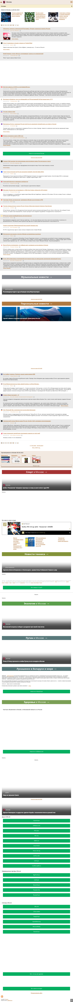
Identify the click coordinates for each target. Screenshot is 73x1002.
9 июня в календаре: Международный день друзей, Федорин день (20, 225)
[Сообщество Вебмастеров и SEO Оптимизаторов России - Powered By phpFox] (5, 460)
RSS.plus (36, 830)
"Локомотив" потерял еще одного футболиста (63, 539)
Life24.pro (36, 880)
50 (13, 25)
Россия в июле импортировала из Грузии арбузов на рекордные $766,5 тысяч (40, 16)
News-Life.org (36, 850)
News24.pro (36, 931)
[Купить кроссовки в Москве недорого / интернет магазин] (15, 460)
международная (10, 675)
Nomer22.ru (24, 455)
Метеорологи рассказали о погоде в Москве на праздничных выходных (22, 234)
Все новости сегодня (36, 988)
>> (17, 25)
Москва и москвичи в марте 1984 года (13, 136)
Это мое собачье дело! (9, 111)
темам (14, 582)
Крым (35, 582)
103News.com (36, 825)
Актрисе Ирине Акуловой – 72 (11, 395)
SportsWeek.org (36, 921)
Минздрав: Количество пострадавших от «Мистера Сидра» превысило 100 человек (25, 190)
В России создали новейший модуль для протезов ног (17, 215)
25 (10, 25)
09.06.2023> (40, 445)
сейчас (67, 581)
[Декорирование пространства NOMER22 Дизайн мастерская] (26, 460)
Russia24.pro (36, 895)
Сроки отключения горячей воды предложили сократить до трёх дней (21, 433)
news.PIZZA (36, 845)
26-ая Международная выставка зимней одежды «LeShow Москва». (21, 384)
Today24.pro (36, 916)
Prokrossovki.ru (14, 455)
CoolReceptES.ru (36, 865)
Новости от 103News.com (36, 751)
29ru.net (36, 906)
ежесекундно (22, 582)
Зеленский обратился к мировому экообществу (15, 181)
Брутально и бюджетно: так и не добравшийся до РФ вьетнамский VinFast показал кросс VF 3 (28, 99)
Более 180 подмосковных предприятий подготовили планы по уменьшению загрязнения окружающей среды (32, 258)
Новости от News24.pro (36, 691)
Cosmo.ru (34, 455)
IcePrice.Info (36, 855)
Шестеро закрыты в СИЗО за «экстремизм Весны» (16, 87)
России (3, 582)
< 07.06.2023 (33, 445)
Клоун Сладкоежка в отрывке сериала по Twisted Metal (17, 43)
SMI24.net (36, 840)
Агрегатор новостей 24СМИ (36, 157)
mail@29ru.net (9, 1000)
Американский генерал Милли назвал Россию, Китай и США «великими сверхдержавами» (27, 421)
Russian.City (36, 890)
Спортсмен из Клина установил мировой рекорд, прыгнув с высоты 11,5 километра (64, 16)
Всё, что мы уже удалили (36, 974)
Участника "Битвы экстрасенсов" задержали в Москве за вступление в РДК (23, 199)
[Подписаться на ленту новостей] (2, 997)
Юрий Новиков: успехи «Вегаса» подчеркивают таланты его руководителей (23, 53)
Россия (40, 582)
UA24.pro (36, 860)
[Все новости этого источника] (20, 30)
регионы (32, 582)
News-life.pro (36, 885)
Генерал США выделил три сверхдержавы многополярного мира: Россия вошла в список (27, 161)
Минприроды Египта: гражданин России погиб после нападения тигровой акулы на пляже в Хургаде (29, 124)
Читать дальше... (15, 38)
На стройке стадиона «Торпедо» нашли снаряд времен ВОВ (19, 374)
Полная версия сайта (36, 993)
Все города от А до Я (36, 587)
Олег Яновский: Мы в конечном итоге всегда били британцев (19, 410)
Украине (6, 582)
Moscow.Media (36, 926)
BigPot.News (36, 875)
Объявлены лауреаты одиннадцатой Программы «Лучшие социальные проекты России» (26, 28)
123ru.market (36, 911)
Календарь (3, 6)
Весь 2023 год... (36, 447)
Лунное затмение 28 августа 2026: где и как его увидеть (17, 14)
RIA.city (36, 835)
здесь (56, 581)
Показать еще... (36, 465)
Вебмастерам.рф (4, 455)
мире (10, 582)
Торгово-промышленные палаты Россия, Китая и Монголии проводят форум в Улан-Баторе (27, 206)
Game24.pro (36, 820)
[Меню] (71, 2)
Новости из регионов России (36, 153)
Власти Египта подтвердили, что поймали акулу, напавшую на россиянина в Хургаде (25, 245)
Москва (37, 582)
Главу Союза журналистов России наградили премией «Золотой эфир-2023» (23, 171)
